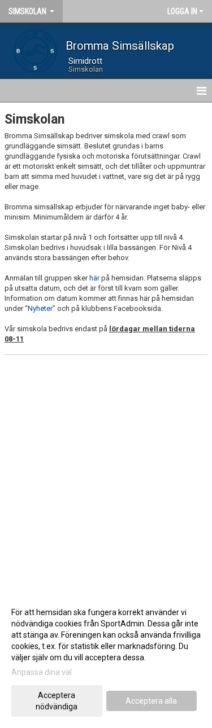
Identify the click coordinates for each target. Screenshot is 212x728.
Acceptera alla (151, 700)
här (94, 278)
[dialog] (106, 659)
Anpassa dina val (41, 672)
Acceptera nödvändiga (56, 701)
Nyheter (40, 308)
